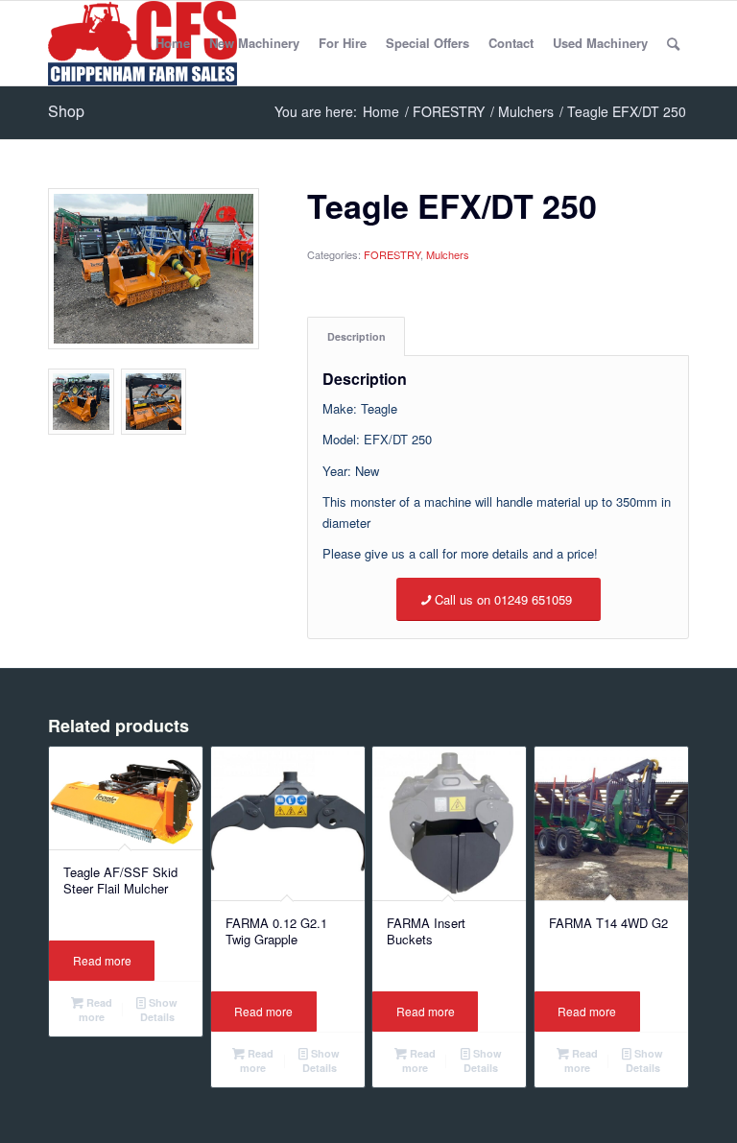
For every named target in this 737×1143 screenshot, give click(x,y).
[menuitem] (673, 43)
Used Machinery (600, 43)
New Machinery (254, 43)
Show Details (159, 1009)
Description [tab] (356, 336)
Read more (102, 960)
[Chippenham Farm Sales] (142, 43)
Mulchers (447, 254)
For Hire (343, 43)
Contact (511, 43)
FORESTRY (392, 254)
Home (172, 43)
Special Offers (427, 43)
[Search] (673, 43)
